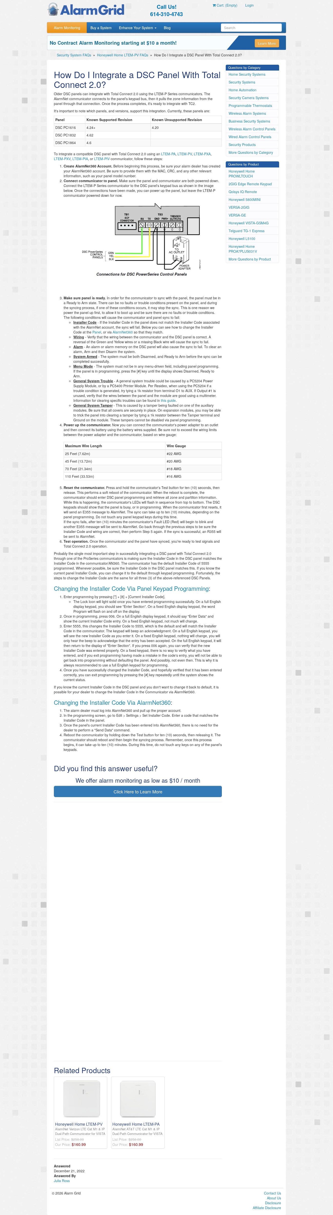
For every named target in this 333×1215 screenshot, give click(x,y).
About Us (274, 1197)
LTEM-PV (184, 153)
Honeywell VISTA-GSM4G (249, 222)
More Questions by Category (251, 152)
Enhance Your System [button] (136, 27)
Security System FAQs (74, 54)
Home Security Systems (247, 74)
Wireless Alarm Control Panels (252, 128)
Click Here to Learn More (138, 791)
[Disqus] (138, 868)
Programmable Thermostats (250, 105)
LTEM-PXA (202, 153)
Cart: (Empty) (226, 5)
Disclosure (273, 1202)
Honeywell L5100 (242, 238)
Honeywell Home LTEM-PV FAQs (122, 54)
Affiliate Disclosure (267, 1207)
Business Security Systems (249, 121)
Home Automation (242, 89)
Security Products (242, 144)
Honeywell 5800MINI (245, 199)
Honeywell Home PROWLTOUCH (242, 173)
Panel (96, 332)
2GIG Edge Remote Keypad (250, 183)
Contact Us (272, 1193)
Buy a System (101, 27)
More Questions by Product (250, 259)
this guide (168, 400)
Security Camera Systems (249, 97)
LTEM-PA (168, 153)
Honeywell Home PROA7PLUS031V (243, 249)
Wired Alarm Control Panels (250, 136)
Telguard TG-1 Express (246, 230)
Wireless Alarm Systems (247, 113)
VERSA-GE (237, 215)
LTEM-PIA (80, 158)
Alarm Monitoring (67, 27)
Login (249, 5)
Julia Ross (62, 1180)
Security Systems (242, 82)
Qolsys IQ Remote (243, 191)
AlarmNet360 (123, 332)
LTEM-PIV (102, 158)
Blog (167, 27)
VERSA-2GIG (239, 207)
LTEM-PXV (62, 158)
